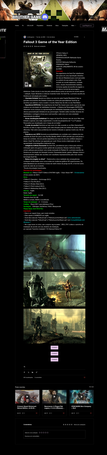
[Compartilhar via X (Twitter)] (28, 372)
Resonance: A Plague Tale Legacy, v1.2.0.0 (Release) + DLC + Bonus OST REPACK (54, 407)
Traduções (65, 25)
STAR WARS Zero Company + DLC (81, 407)
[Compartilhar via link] (36, 372)
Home (17, 25)
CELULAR (30, 25)
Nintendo (49, 25)
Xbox (57, 25)
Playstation (40, 25)
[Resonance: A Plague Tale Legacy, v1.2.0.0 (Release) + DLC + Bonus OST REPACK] (54, 396)
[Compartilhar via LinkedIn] (32, 372)
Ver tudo (91, 386)
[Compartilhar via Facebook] (24, 372)
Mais (72, 25)
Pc (23, 25)
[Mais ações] (84, 37)
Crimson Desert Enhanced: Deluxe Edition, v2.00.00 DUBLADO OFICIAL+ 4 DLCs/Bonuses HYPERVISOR (27, 407)
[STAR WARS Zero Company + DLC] (81, 396)
